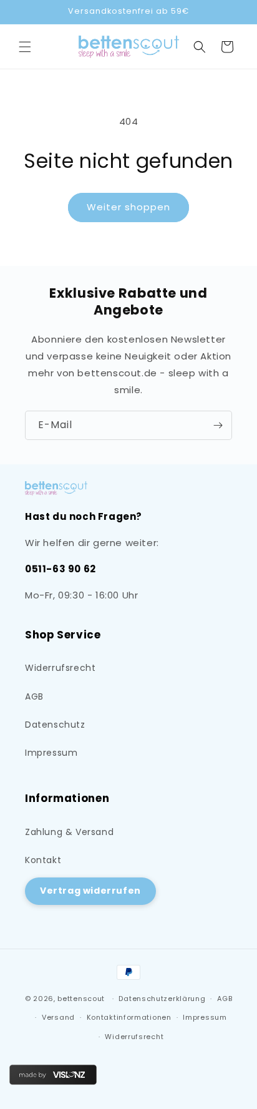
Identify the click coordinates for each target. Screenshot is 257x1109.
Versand (58, 1017)
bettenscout (81, 999)
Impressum (51, 752)
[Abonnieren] (217, 425)
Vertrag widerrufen (90, 890)
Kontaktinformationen (129, 1017)
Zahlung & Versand (69, 832)
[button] (25, 47)
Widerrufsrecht (60, 668)
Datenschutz (55, 724)
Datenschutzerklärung (162, 999)
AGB (34, 696)
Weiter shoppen (128, 206)
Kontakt (43, 860)
